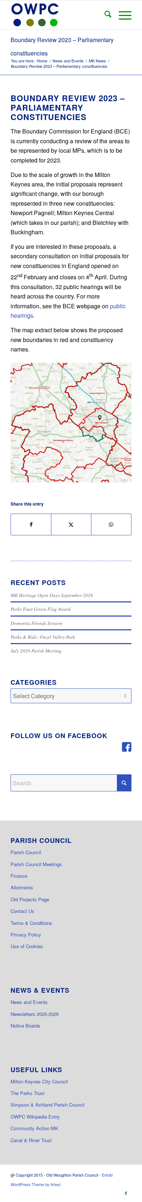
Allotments (22, 887)
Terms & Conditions (31, 922)
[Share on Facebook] (31, 524)
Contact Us (22, 910)
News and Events (29, 1002)
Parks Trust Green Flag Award (41, 608)
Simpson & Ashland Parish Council (47, 1104)
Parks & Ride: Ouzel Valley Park (43, 636)
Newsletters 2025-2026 (35, 1013)
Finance (19, 875)
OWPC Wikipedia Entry (35, 1116)
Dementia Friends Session (36, 622)
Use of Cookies (27, 946)
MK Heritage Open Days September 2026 (52, 595)
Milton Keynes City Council (39, 1081)
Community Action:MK (34, 1128)
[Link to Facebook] (126, 1192)
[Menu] (121, 14)
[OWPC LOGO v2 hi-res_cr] (59, 14)
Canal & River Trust (31, 1140)
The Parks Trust (27, 1093)
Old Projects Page (30, 899)
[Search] (104, 14)
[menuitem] (104, 14)
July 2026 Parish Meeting (36, 650)
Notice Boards (25, 1025)
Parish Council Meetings (36, 864)
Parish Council (26, 852)
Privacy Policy (26, 934)
